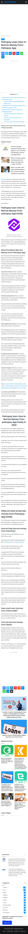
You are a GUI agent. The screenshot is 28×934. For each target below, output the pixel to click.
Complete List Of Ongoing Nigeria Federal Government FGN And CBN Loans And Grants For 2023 (7, 787)
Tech (4, 890)
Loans (3, 39)
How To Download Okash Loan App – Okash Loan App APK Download (7, 761)
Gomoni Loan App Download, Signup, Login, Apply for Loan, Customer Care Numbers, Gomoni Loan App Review (18, 150)
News (4, 892)
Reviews (5, 910)
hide (17, 94)
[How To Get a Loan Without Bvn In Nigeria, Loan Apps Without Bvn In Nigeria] (21, 797)
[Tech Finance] (10, 2)
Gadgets (5, 897)
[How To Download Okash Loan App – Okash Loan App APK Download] (7, 751)
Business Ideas (7, 905)
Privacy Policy (10, 931)
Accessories (6, 912)
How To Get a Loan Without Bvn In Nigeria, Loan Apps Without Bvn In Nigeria (20, 805)
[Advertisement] (14, 20)
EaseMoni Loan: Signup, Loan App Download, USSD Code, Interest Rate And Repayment (20, 787)
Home (3, 36)
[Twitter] (7, 687)
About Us (23, 931)
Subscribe (7, 922)
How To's (5, 907)
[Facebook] (4, 687)
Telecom (5, 895)
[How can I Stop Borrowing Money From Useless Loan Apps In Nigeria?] (7, 796)
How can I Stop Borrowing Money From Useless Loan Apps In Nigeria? (6, 803)
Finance (8, 36)
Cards (4, 900)
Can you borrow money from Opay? (14, 121)
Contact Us (17, 931)
